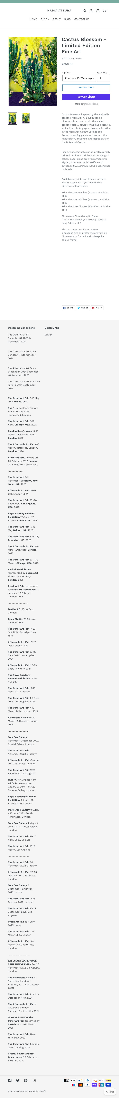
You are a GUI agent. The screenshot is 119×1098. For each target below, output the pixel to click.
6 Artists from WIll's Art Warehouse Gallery (22, 783)
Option (66, 72)
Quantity (102, 72)
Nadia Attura (59, 10)
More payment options (86, 104)
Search (48, 334)
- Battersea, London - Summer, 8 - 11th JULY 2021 (23, 1008)
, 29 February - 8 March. (23, 1057)
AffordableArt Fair (23, 408)
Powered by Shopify (36, 1091)
